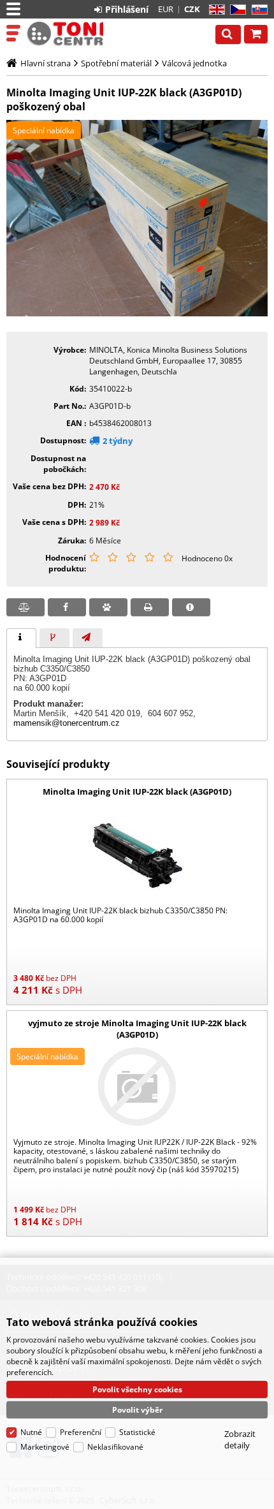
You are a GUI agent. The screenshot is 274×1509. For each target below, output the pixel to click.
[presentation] (21, 638)
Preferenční (80, 1432)
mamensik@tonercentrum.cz (66, 723)
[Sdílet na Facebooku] (67, 607)
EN (215, 10)
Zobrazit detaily (240, 1439)
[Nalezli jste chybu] (191, 607)
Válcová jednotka (194, 63)
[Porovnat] (25, 607)
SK (257, 10)
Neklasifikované (115, 1446)
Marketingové (44, 1446)
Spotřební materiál (116, 63)
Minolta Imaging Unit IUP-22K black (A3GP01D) (137, 791)
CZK (192, 9)
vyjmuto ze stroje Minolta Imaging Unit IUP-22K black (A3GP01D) (137, 1028)
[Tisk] (150, 607)
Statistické (137, 1432)
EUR (165, 9)
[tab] (21, 638)
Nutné (31, 1432)
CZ (235, 10)
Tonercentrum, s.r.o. (65, 34)
